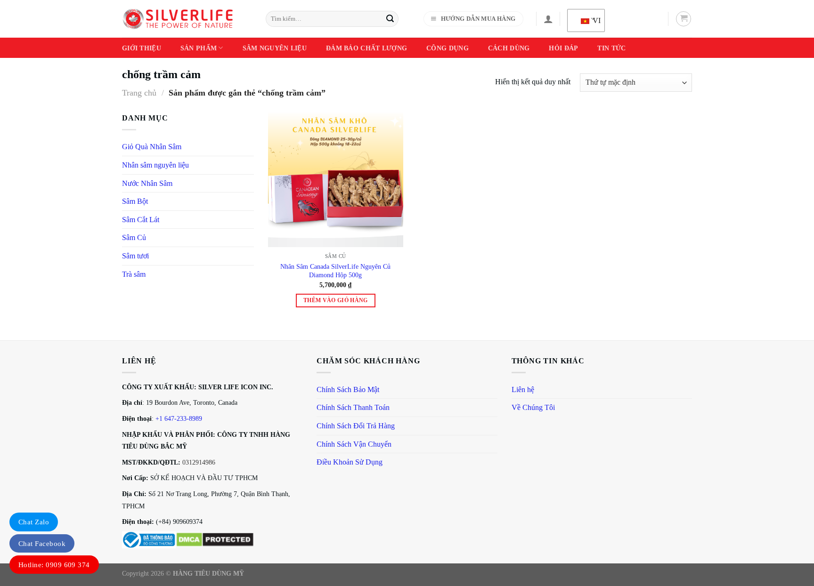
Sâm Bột (135, 201)
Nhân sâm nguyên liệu (155, 165)
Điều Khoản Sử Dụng (350, 462)
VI (593, 20)
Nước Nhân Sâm (147, 183)
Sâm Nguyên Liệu (275, 48)
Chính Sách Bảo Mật (348, 389)
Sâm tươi (135, 256)
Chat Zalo (33, 522)
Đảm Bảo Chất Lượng (366, 48)
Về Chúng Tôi (533, 407)
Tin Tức (611, 48)
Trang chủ (139, 92)
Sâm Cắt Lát (140, 220)
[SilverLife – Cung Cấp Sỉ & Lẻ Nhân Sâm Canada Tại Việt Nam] (177, 18)
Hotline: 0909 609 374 (54, 565)
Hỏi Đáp (563, 48)
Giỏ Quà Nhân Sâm (151, 147)
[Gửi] (390, 19)
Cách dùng (509, 48)
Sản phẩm (198, 48)
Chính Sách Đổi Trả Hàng (356, 426)
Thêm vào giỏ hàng (335, 300)
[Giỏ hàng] (683, 18)
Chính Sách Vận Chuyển (354, 444)
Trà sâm (134, 274)
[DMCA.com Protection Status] (215, 539)
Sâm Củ (134, 237)
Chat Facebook (41, 543)
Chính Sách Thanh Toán (353, 407)
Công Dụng (447, 48)
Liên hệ (523, 389)
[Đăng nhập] (548, 18)
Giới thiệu (141, 48)
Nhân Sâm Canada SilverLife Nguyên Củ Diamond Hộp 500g (335, 271)
